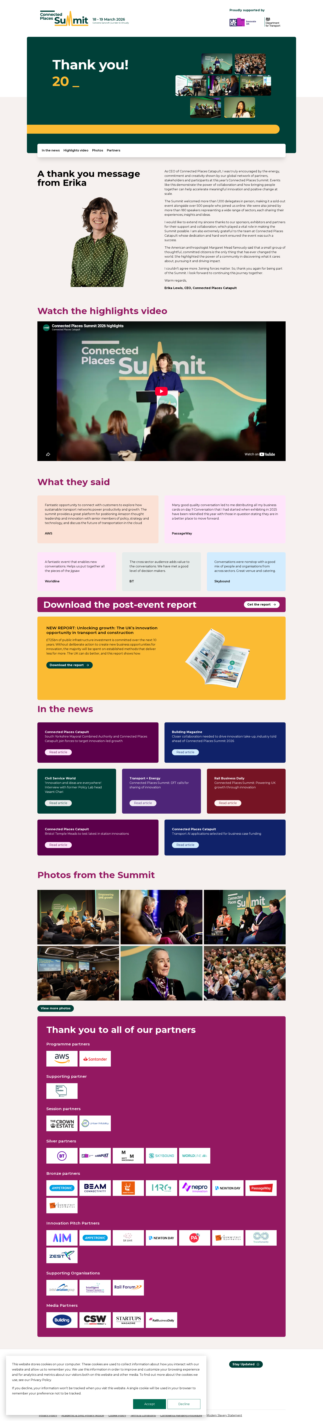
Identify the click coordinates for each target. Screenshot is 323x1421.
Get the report (258, 604)
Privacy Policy (48, 1415)
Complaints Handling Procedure (181, 1415)
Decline (184, 1404)
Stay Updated (244, 1364)
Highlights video (76, 150)
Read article (58, 752)
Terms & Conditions (143, 1415)
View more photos (55, 1008)
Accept (149, 1404)
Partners (113, 150)
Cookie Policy (117, 1415)
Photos (97, 150)
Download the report (67, 665)
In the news (51, 150)
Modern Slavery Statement (224, 1415)
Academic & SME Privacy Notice (82, 1415)
